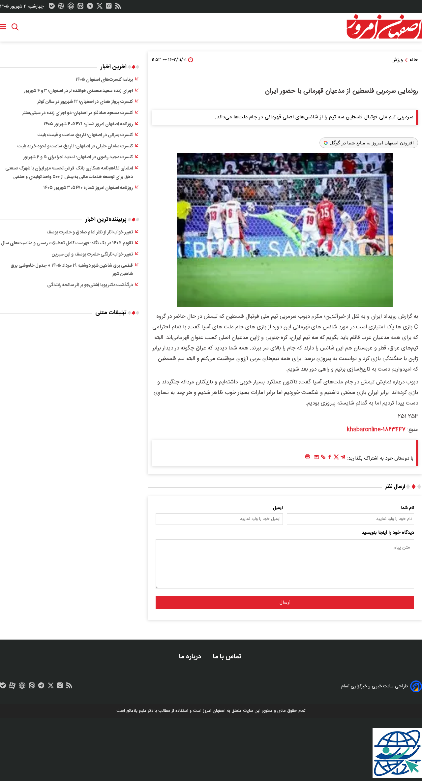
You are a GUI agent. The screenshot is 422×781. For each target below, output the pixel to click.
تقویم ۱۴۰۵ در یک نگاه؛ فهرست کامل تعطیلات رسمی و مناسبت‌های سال (67, 243)
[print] (308, 457)
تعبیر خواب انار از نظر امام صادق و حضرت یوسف (89, 232)
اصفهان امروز (214, 710)
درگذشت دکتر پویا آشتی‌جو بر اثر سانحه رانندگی (90, 285)
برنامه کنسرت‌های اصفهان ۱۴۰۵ (104, 80)
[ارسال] (316, 458)
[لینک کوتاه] (323, 458)
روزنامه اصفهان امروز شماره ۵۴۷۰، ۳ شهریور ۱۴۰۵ (88, 188)
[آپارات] (61, 8)
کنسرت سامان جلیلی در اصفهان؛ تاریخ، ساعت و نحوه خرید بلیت (75, 146)
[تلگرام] (90, 7)
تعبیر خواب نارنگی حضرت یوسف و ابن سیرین (92, 254)
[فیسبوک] (329, 458)
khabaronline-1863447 (376, 429)
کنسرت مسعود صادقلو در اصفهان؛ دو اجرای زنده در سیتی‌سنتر (77, 113)
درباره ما (191, 656)
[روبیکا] (71, 7)
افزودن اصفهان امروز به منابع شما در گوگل (372, 142)
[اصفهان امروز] (384, 26)
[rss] (118, 8)
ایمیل (278, 508)
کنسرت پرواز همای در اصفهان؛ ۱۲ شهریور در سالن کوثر (85, 102)
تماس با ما (228, 656)
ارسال (285, 603)
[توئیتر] (100, 7)
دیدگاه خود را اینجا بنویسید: (387, 533)
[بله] (52, 7)
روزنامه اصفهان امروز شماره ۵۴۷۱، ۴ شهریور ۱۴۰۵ (88, 124)
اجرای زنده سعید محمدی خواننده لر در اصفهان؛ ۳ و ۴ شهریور (78, 91)
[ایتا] (80, 7)
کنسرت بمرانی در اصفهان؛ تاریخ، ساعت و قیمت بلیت (85, 135)
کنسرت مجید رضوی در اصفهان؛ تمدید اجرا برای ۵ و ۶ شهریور (78, 157)
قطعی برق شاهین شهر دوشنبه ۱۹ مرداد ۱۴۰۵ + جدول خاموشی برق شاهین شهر (72, 270)
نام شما (407, 508)
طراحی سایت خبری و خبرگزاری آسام (374, 686)
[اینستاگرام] (109, 8)
